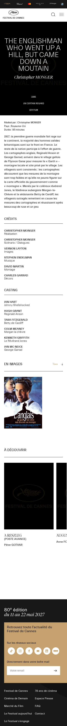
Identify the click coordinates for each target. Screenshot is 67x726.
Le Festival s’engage (16, 721)
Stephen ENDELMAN (18, 257)
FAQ (37, 706)
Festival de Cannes (16, 690)
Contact (40, 713)
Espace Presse (44, 698)
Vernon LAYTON (15, 248)
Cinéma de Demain (16, 698)
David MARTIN (14, 266)
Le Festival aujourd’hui (18, 713)
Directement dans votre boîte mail (28, 661)
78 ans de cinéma (46, 690)
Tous (55, 364)
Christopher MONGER (19, 230)
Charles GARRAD (16, 275)
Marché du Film (13, 706)
